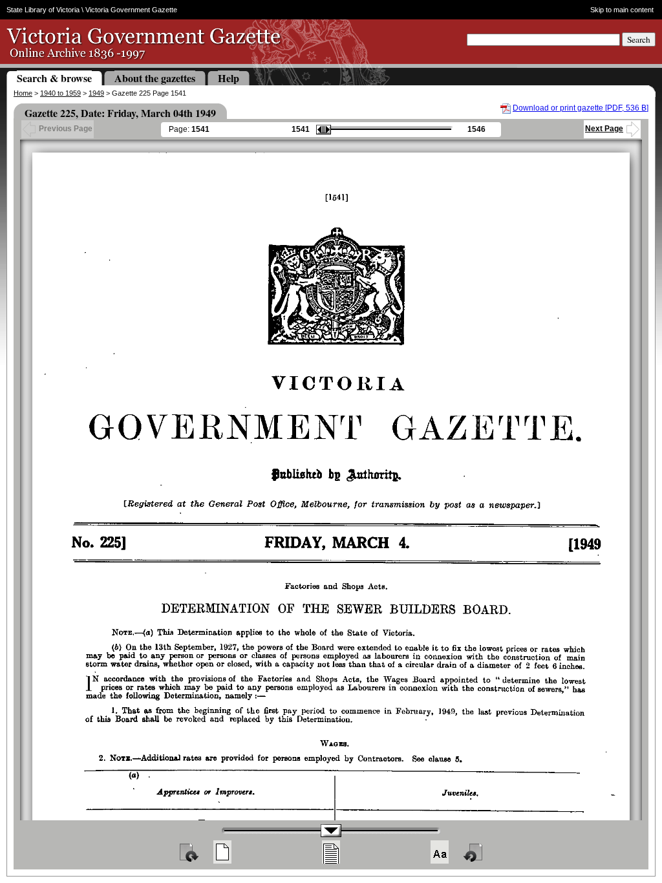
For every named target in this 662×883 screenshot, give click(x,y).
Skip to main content (622, 10)
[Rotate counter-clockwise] (474, 852)
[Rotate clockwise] (188, 852)
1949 (96, 93)
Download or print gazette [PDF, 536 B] (580, 107)
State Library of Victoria (43, 10)
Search (638, 39)
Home (23, 93)
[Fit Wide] (331, 852)
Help (228, 77)
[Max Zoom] (439, 852)
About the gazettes (154, 77)
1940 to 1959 (60, 93)
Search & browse (54, 77)
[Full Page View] (222, 852)
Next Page (604, 128)
